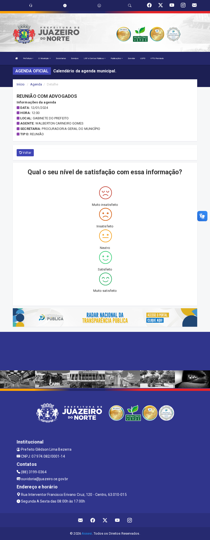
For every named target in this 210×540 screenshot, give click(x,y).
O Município (43, 58)
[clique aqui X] (105, 520)
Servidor (131, 58)
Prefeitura (27, 58)
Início (21, 84)
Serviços (75, 58)
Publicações (116, 58)
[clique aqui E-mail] (80, 520)
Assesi (87, 533)
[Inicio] (16, 58)
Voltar (26, 153)
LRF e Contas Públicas (94, 58)
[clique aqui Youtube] (117, 520)
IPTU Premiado (156, 58)
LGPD (142, 58)
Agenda (36, 84)
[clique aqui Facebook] (92, 520)
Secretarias (61, 58)
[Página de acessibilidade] (99, 5)
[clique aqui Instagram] (129, 520)
